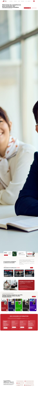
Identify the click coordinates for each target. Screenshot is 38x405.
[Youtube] (31, 253)
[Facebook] (29, 253)
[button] (3, 273)
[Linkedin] (28, 253)
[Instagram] (30, 253)
